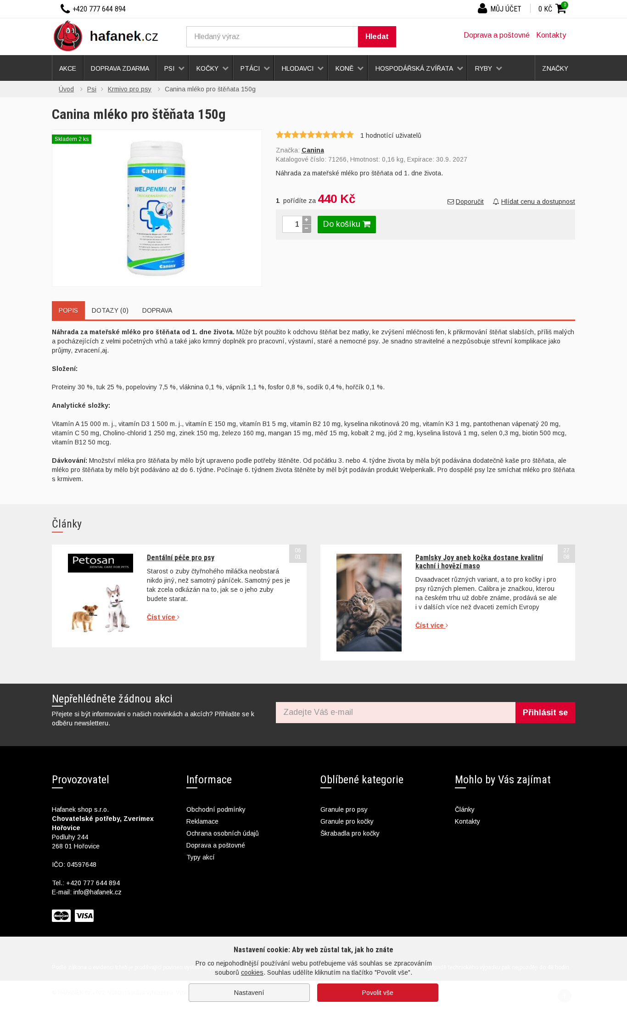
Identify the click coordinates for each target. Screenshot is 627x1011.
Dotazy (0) (110, 310)
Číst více (162, 617)
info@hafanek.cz (97, 892)
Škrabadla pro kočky (350, 833)
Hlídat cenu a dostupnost (538, 201)
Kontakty (551, 35)
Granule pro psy (344, 809)
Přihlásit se (545, 712)
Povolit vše (377, 992)
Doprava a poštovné (497, 35)
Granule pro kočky (347, 821)
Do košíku (343, 224)
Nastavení (249, 992)
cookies (252, 972)
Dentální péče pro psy (180, 557)
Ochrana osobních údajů (222, 833)
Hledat (377, 36)
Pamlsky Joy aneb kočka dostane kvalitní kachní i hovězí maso (479, 561)
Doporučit (470, 201)
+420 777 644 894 (93, 883)
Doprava (157, 310)
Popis (68, 310)
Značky (555, 68)
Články (465, 809)
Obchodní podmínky (216, 809)
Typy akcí (200, 857)
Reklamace (202, 821)
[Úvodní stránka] (109, 35)
